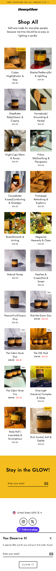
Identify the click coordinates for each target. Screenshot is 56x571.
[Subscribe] (51, 554)
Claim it (28, 564)
